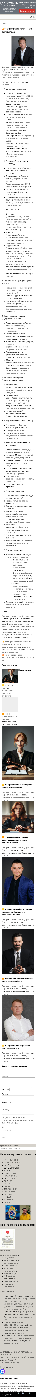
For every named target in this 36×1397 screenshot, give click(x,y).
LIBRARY (4, 23)
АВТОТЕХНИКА (9, 1178)
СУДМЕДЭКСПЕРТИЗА (12, 1163)
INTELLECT (8, 1197)
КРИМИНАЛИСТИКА (11, 1160)
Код (7, 1076)
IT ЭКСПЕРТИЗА (10, 1173)
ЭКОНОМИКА (9, 1184)
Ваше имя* (6, 1094)
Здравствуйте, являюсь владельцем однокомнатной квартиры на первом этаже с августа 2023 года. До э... (20, 1298)
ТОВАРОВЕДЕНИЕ (10, 1189)
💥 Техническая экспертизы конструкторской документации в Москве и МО (18, 657)
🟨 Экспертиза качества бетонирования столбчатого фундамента (7, 690)
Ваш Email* (5, 1089)
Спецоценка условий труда (10, 1363)
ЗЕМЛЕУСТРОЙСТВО (11, 1168)
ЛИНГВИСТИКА (10, 1186)
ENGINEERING (9, 1171)
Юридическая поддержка (9, 1146)
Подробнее (22, 1391)
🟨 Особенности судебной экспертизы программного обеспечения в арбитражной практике (17, 912)
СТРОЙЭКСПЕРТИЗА (11, 1165)
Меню (32, 17)
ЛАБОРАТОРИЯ (9, 1192)
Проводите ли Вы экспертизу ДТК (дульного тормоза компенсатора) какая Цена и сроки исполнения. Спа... (19, 1306)
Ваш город (5, 1110)
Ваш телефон (6, 1102)
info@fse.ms (27, 7)
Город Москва (9, 1258)
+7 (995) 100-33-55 (27, 5)
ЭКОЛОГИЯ (8, 1194)
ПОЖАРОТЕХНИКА (10, 1176)
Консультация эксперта (8, 1291)
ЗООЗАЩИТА (8, 1200)
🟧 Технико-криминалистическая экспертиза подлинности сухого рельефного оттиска (9, 719)
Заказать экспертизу (27, 11)
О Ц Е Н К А (8, 1181)
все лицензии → (6, 1251)
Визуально (4, 1076)
